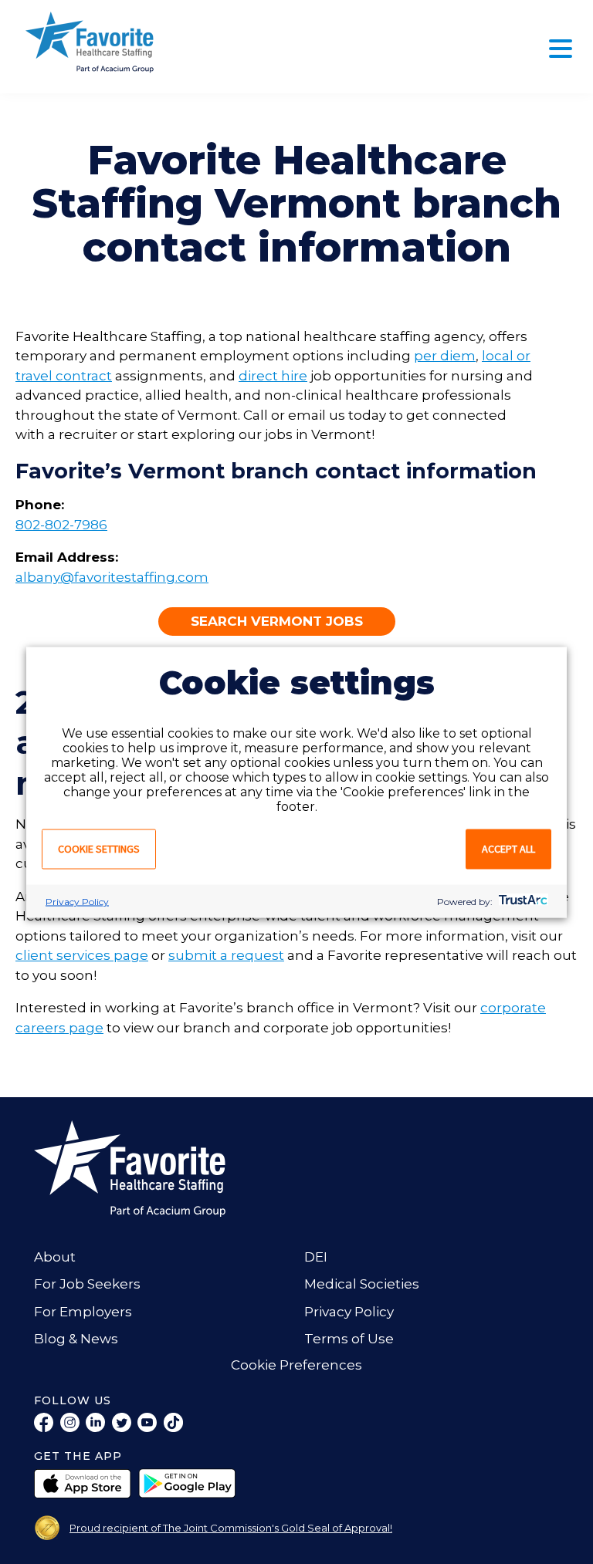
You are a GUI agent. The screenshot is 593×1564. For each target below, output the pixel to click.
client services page (81, 955)
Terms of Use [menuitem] (349, 1338)
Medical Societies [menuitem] (361, 1284)
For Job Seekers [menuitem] (87, 1284)
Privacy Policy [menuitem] (349, 1311)
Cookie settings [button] (99, 848)
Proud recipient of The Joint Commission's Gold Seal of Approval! (230, 1528)
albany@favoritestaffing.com (111, 577)
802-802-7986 (61, 524)
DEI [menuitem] (315, 1257)
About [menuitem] (55, 1257)
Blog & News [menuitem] (76, 1338)
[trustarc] (522, 901)
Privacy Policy (77, 901)
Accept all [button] (508, 848)
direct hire (273, 375)
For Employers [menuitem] (83, 1311)
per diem (445, 355)
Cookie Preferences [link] (296, 1365)
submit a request (226, 955)
